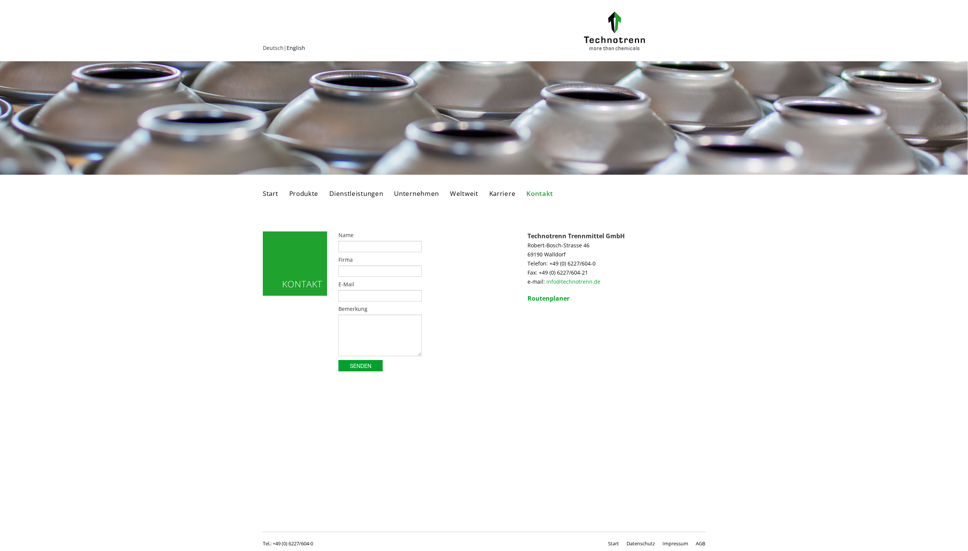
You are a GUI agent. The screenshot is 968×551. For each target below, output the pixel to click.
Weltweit (464, 193)
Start (270, 193)
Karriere (502, 193)
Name (346, 235)
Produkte (304, 193)
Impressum (675, 543)
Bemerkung (353, 308)
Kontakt (539, 193)
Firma (345, 259)
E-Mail (346, 284)
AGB (700, 543)
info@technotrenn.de (573, 281)
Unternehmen (416, 193)
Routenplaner (548, 298)
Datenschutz (641, 543)
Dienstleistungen (356, 193)
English (296, 47)
